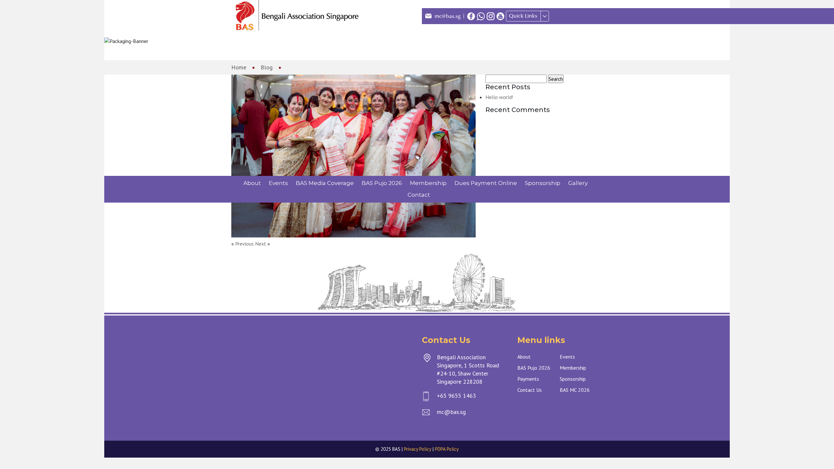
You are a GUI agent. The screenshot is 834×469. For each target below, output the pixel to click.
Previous (244, 243)
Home (238, 67)
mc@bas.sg (448, 16)
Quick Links (523, 16)
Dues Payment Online (485, 183)
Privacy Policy (417, 449)
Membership (428, 183)
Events (278, 183)
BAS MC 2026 (575, 390)
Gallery (578, 183)
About (252, 183)
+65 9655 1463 (456, 395)
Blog (267, 67)
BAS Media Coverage (325, 183)
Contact (419, 195)
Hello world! (499, 97)
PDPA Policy (447, 449)
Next (260, 243)
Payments (528, 379)
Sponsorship (542, 183)
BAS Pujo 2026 (382, 183)
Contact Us (529, 390)
